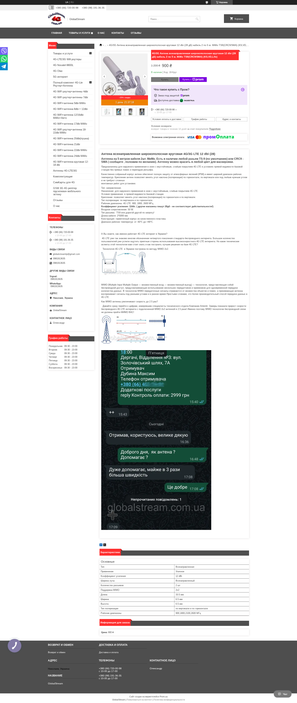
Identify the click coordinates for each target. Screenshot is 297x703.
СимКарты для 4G (64, 182)
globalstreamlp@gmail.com (66, 254)
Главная (56, 33)
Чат (285, 694)
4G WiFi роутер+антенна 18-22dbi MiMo (69, 131)
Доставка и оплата (108, 652)
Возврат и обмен (56, 652)
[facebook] (101, 545)
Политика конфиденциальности (169, 700)
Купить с (187, 79)
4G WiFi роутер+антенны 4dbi (70, 91)
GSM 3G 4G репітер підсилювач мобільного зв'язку (67, 191)
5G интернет (60, 76)
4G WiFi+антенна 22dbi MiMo (70, 150)
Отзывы (136, 33)
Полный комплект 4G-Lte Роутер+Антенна (68, 84)
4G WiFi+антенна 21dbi (66, 144)
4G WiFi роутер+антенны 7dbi (70, 97)
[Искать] (197, 19)
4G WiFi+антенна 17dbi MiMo (70, 123)
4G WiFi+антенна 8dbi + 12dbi (70, 108)
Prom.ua (164, 696)
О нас (101, 33)
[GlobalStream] (56, 19)
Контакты (118, 33)
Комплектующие (63, 176)
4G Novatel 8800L (63, 65)
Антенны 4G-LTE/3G (65, 170)
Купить (164, 79)
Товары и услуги (79, 33)
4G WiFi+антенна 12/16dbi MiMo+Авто (68, 116)
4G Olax (58, 70)
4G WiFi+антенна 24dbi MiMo (70, 155)
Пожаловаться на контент (139, 700)
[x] (104, 545)
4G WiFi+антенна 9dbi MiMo (69, 103)
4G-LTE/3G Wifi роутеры (67, 59)
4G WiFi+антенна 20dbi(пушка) (71, 138)
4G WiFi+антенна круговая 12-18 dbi (71, 163)
